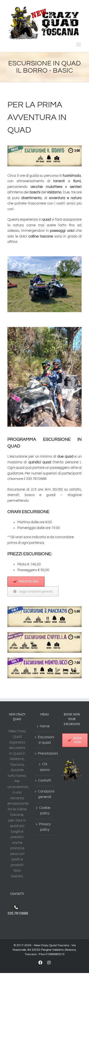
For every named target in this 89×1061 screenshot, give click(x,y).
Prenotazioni (45, 753)
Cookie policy (44, 810)
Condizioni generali (45, 794)
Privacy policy (45, 827)
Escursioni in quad (45, 740)
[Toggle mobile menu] (79, 44)
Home (44, 726)
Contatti (44, 780)
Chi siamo (45, 767)
